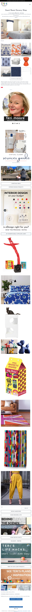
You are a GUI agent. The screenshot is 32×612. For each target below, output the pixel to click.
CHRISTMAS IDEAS (16, 183)
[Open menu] (30, 4)
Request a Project (16, 599)
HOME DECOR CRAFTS (16, 537)
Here (24, 0)
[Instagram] (15, 608)
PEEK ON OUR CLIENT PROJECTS (16, 566)
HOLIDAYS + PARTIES (16, 541)
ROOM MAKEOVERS (16, 511)
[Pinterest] (17, 608)
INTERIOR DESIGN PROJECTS (16, 187)
